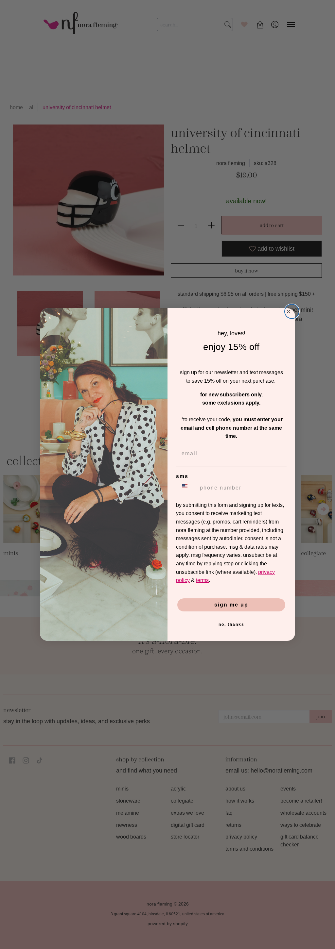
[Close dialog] (292, 311)
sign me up (231, 605)
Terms (202, 580)
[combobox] (186, 488)
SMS (182, 476)
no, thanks (231, 624)
